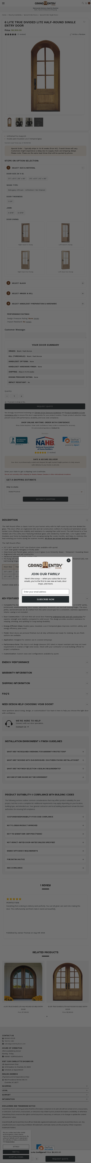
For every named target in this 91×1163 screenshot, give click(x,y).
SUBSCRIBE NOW (45, 599)
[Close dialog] (68, 560)
